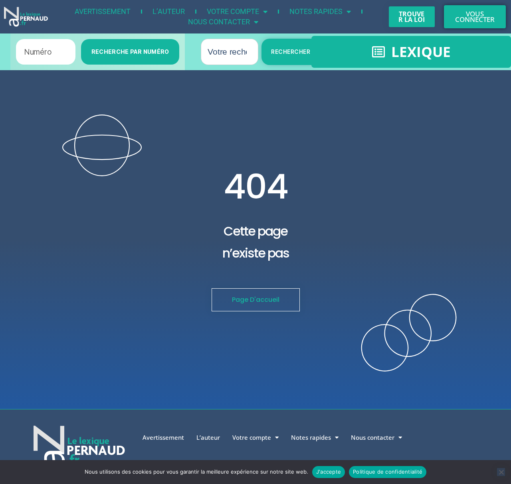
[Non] (501, 472)
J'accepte (328, 471)
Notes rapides (316, 11)
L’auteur (169, 11)
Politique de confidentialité (387, 471)
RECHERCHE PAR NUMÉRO (130, 51)
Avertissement (103, 11)
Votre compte (233, 11)
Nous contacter (219, 22)
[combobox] (229, 52)
